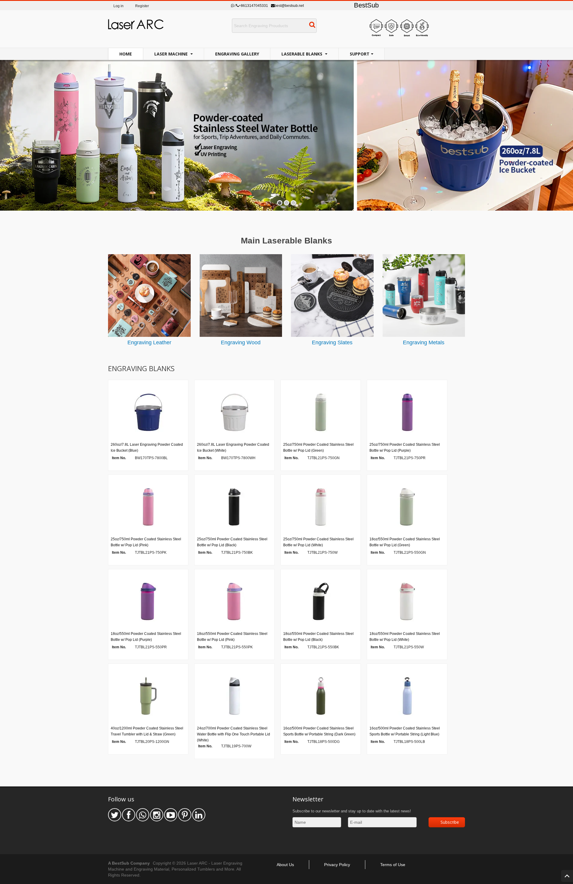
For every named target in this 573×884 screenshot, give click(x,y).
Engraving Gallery (237, 54)
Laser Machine (171, 54)
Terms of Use (392, 864)
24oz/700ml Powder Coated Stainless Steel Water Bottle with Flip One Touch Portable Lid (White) (233, 734)
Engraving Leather (149, 342)
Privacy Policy (337, 864)
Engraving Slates (332, 342)
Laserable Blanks (302, 54)
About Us (285, 864)
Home (125, 54)
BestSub (366, 5)
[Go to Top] (567, 876)
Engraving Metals (423, 342)
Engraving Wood (241, 342)
